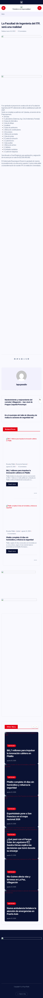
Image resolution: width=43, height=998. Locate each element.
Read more (12, 484)
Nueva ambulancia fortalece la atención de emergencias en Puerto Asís (21, 911)
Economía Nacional (21, 464)
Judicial (18, 531)
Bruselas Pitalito (10, 464)
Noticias (3, 31)
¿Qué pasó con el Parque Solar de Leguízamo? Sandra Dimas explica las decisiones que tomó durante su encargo (21, 845)
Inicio (2, 14)
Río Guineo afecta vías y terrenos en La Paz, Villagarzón (18, 879)
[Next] (36, 726)
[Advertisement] (21, 96)
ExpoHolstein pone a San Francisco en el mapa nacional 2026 (19, 816)
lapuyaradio (21, 384)
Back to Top (22, 994)
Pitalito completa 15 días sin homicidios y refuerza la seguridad (20, 785)
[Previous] (33, 726)
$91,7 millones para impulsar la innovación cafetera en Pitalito (21, 753)
